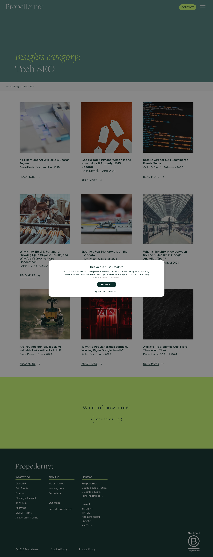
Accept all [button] (106, 284)
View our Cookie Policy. (110, 277)
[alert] (106, 278)
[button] (106, 291)
